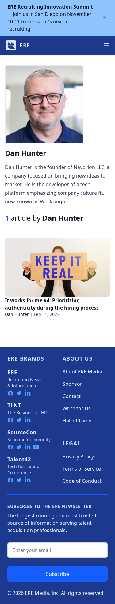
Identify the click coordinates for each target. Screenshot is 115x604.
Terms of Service (82, 468)
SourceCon (21, 432)
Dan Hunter (17, 314)
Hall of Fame (77, 420)
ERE (12, 372)
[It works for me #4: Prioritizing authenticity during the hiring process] (57, 267)
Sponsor (72, 384)
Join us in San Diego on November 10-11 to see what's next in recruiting (50, 17)
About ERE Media (82, 371)
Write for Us (77, 408)
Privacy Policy (78, 456)
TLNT (14, 405)
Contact (72, 396)
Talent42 (19, 459)
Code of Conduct (82, 481)
